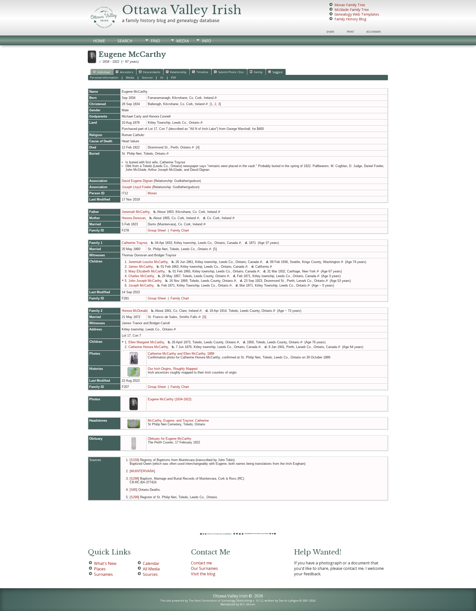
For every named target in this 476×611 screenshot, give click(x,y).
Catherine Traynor (134, 243)
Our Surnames (204, 568)
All (161, 77)
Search (125, 41)
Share (330, 31)
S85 (133, 490)
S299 (134, 497)
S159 (134, 460)
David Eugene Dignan (137, 181)
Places (100, 569)
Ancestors (126, 72)
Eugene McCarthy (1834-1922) (169, 399)
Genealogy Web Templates (356, 14)
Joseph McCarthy (140, 285)
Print (350, 31)
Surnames (103, 574)
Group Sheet (157, 230)
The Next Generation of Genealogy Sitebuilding (220, 600)
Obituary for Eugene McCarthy (169, 438)
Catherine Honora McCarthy (148, 347)
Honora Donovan (134, 218)
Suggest (277, 72)
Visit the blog (203, 574)
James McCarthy (140, 266)
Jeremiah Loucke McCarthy (148, 262)
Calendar (151, 563)
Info (206, 41)
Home (99, 41)
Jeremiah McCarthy (135, 212)
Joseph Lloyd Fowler (136, 187)
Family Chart (180, 230)
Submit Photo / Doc (231, 72)
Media (182, 41)
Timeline (202, 72)
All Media (151, 569)
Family (258, 72)
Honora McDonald (134, 311)
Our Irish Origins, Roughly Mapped (172, 369)
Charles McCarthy (141, 276)
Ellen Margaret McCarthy (146, 342)
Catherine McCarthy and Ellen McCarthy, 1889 (181, 353)
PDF (173, 77)
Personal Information (104, 77)
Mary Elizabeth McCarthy (146, 271)
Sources (147, 77)
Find (155, 41)
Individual (103, 72)
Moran (152, 193)
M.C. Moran (247, 604)
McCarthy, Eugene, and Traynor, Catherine (178, 420)
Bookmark (373, 31)
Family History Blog (350, 19)
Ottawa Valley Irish (182, 9)
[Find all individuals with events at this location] (215, 98)
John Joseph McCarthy (144, 281)
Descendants (151, 72)
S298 (134, 478)
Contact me (201, 563)
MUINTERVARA (142, 471)
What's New (105, 563)
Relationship (178, 72)
